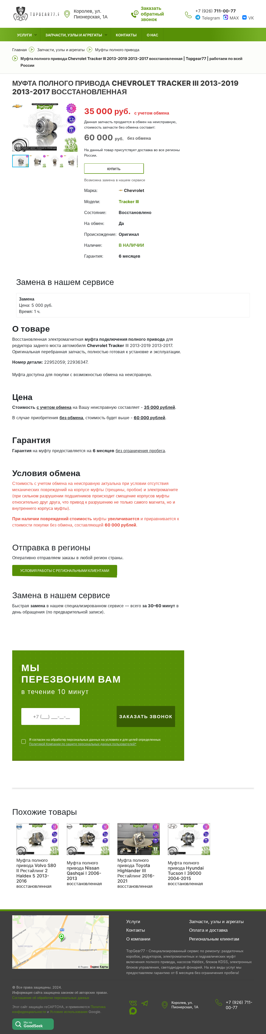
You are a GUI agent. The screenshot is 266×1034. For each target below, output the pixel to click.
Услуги (24, 35)
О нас (152, 35)
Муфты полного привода (117, 49)
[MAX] (133, 1011)
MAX (234, 18)
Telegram (211, 18)
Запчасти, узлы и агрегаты (73, 35)
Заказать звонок (145, 716)
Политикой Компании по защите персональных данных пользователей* (82, 744)
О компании (138, 939)
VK (251, 18)
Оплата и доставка (208, 930)
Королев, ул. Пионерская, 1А (184, 1004)
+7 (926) (215, 11)
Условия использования (69, 1012)
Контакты (126, 35)
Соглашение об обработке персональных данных (50, 998)
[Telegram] (145, 1003)
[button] (73, 127)
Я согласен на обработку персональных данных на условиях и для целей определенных (95, 742)
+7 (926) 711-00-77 (239, 1005)
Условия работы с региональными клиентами (64, 571)
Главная (19, 49)
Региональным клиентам (214, 939)
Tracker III (129, 201)
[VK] (133, 1003)
